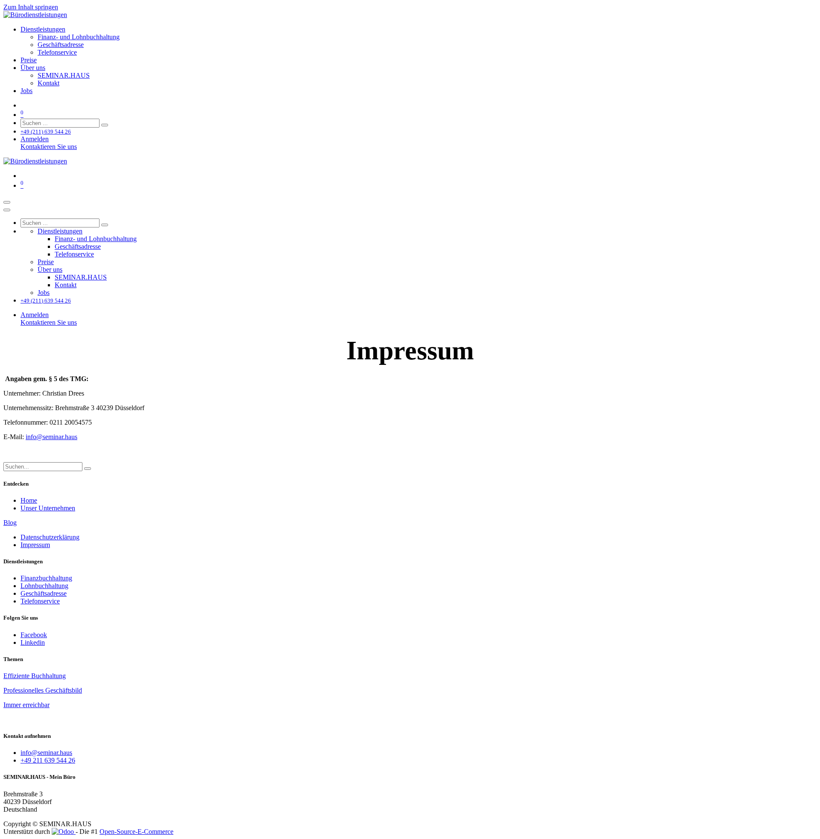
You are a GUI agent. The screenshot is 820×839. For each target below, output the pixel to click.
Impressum (35, 544)
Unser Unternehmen (47, 508)
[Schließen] (6, 210)
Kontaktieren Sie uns (48, 146)
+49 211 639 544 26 (47, 760)
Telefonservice (40, 601)
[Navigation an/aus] (6, 202)
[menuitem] (42, 29)
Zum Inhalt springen (30, 7)
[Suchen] (104, 125)
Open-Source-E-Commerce (136, 831)
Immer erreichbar (26, 704)
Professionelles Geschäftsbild (42, 690)
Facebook (33, 634)
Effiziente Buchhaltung (34, 675)
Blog (10, 522)
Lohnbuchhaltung (44, 585)
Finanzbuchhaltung (46, 578)
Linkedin (32, 642)
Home (28, 500)
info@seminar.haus (51, 436)
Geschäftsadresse (43, 593)
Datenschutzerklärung (49, 537)
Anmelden (34, 139)
